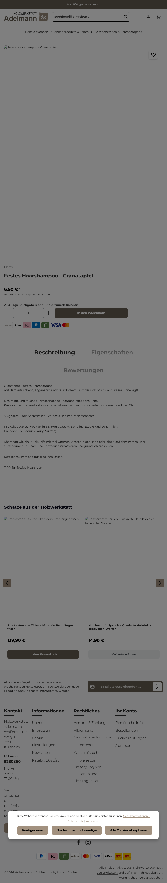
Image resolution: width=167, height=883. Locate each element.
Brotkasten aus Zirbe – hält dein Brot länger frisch (40, 627)
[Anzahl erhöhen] (48, 313)
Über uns (39, 723)
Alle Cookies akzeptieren (128, 830)
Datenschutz (85, 745)
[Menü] (138, 16)
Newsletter (41, 753)
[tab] (54, 352)
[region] (83, 150)
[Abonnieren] (157, 686)
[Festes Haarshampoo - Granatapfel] (83, 150)
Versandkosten (107, 872)
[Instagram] (88, 843)
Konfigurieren (32, 830)
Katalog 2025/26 (45, 760)
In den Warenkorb (91, 313)
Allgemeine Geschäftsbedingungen (94, 733)
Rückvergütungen (131, 738)
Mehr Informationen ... (136, 815)
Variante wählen (124, 654)
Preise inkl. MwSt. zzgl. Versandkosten (27, 294)
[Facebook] (79, 843)
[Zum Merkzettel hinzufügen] (153, 54)
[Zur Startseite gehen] (26, 16)
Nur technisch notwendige (77, 830)
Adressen (123, 746)
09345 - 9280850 (12, 759)
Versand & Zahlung (90, 723)
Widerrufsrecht (87, 753)
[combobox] (87, 17)
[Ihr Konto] (148, 16)
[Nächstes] (160, 583)
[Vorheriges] (7, 583)
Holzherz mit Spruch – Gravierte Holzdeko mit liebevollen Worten (122, 627)
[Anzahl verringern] (8, 313)
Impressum (42, 730)
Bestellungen (126, 730)
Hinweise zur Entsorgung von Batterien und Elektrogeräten (87, 770)
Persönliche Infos (129, 723)
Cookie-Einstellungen (43, 741)
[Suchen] (125, 17)
